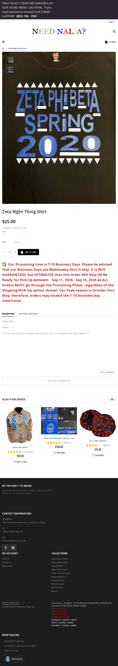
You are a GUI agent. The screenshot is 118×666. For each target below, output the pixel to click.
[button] (34, 443)
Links (111, 22)
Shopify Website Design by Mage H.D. (18, 606)
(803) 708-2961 (17, 531)
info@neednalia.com (17, 540)
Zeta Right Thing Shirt (24, 211)
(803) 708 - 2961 (26, 16)
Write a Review (107, 372)
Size (4, 242)
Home (3, 48)
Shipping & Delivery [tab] (28, 313)
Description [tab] (8, 313)
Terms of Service (11, 650)
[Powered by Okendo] (15, 373)
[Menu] (3, 42)
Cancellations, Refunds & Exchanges (20, 646)
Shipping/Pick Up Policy (14, 641)
